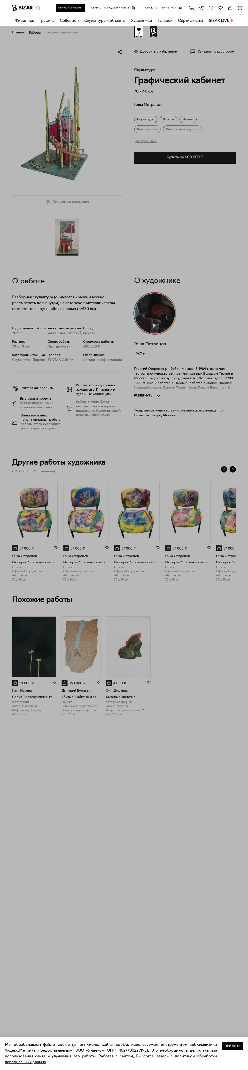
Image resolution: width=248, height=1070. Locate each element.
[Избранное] (220, 7)
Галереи (165, 21)
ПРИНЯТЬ (232, 1046)
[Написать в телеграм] (201, 7)
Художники (141, 21)
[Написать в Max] (211, 7)
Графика (46, 21)
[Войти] (240, 7)
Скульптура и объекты (105, 21)
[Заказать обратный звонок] (191, 7)
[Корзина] (230, 7)
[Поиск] (38, 8)
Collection (69, 21)
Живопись (24, 21)
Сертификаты (190, 21)
